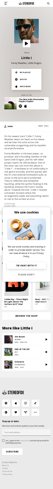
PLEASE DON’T (26, 274)
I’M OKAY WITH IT (26, 265)
